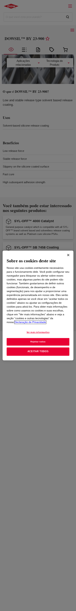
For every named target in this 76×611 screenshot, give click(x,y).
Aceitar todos (38, 351)
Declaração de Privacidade (30, 322)
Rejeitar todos (38, 342)
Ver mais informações (38, 332)
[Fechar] (68, 255)
